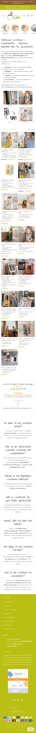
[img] (18, 386)
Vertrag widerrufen (8, 629)
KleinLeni (11, 724)
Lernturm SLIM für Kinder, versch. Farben (26, 244)
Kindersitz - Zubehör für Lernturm (26, 339)
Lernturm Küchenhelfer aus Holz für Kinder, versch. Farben (25, 277)
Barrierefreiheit (7, 625)
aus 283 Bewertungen (17, 389)
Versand (23, 726)
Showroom (6, 606)
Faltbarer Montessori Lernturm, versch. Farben (25, 180)
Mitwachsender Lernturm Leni (25, 150)
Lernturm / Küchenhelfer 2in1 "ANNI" (25, 212)
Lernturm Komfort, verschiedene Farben (8, 244)
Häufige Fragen (7, 613)
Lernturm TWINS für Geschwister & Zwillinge (9, 212)
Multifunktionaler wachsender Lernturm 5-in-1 (7, 150)
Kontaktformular (11, 646)
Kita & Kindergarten (9, 621)
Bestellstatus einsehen (13, 639)
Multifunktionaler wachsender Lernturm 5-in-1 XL (7, 180)
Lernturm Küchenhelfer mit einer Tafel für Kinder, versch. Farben (9, 309)
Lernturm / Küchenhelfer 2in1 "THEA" (25, 309)
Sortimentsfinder (8, 602)
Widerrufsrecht (28, 724)
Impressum (29, 726)
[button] (3, 16)
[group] (5, 29)
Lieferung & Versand (9, 617)
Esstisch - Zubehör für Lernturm (8, 367)
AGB (19, 726)
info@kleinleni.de (16, 644)
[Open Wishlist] (28, 16)
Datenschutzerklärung (11, 726)
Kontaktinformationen (19, 729)
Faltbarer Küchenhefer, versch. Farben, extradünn (8, 277)
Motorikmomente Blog (9, 609)
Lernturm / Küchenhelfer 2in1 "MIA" (9, 339)
